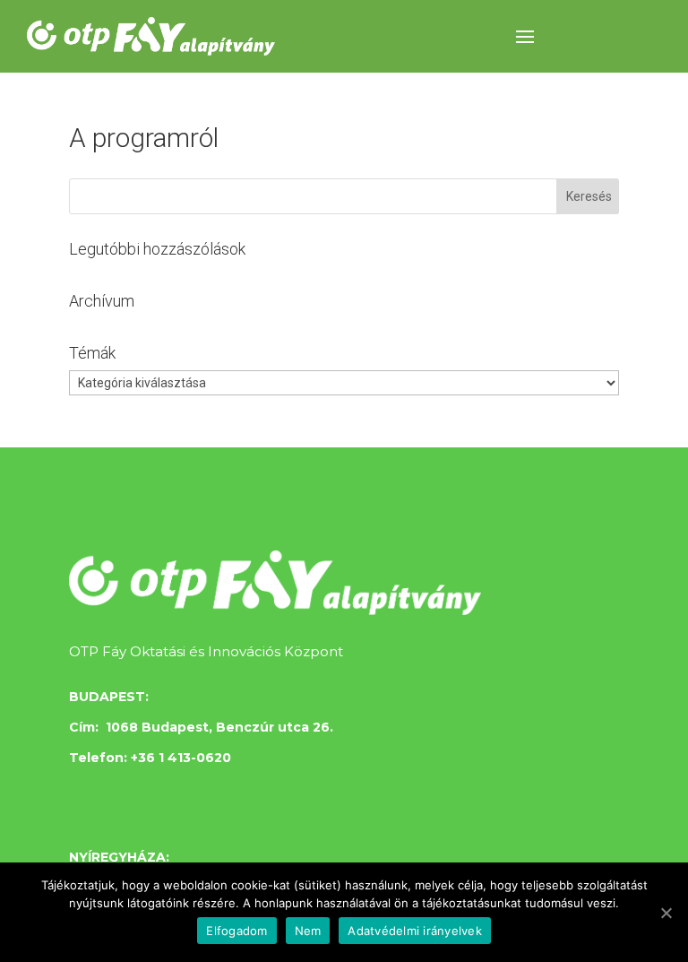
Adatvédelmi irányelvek (415, 930)
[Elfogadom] (666, 913)
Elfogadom (236, 930)
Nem (308, 930)
